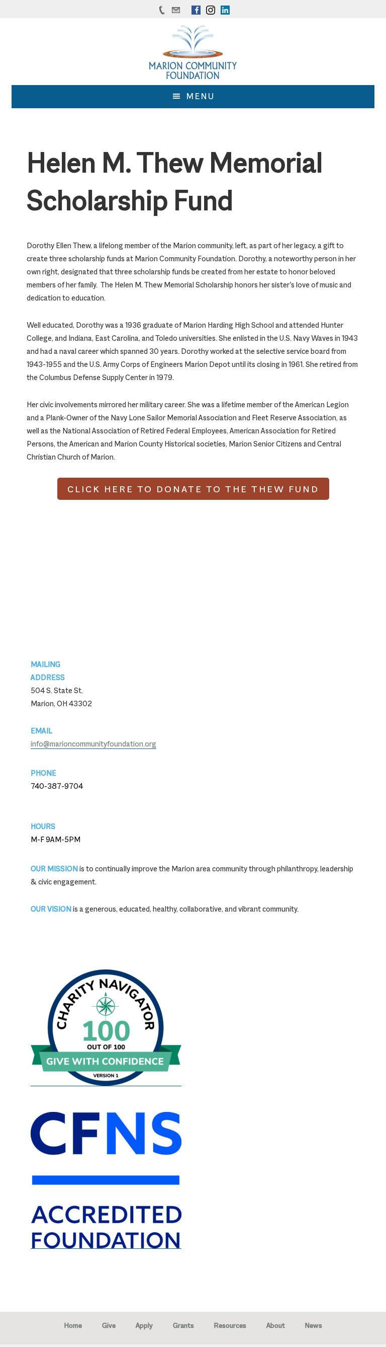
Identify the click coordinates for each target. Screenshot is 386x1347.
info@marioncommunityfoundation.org (93, 744)
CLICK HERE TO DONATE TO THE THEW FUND (193, 489)
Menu (200, 96)
